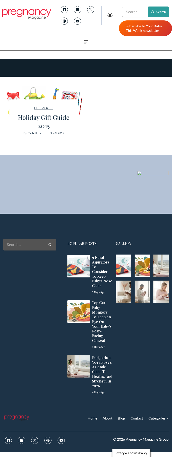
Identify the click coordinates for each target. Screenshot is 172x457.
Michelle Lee (35, 133)
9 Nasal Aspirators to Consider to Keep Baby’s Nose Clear (102, 271)
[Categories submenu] (167, 418)
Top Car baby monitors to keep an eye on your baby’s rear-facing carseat (102, 321)
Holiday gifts (43, 108)
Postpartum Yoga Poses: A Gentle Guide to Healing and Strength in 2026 (102, 371)
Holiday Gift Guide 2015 (43, 121)
